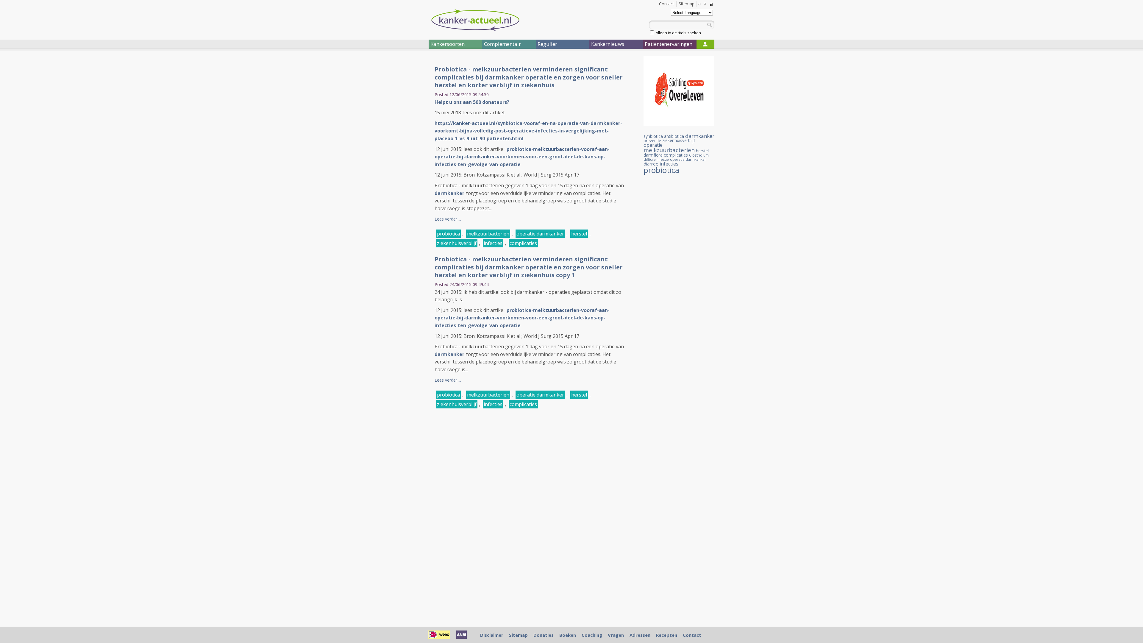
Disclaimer (491, 635)
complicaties (523, 243)
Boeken (567, 635)
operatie (653, 145)
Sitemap (686, 4)
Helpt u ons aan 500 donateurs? (472, 102)
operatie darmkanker (540, 233)
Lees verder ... (448, 219)
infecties (493, 243)
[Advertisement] (393, 154)
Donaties (543, 635)
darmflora (653, 155)
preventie (652, 140)
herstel (579, 233)
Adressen (640, 635)
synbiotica (653, 136)
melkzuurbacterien (488, 233)
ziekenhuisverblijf (457, 243)
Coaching (592, 635)
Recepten (666, 635)
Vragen (616, 635)
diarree (651, 164)
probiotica (448, 233)
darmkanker (699, 135)
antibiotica (674, 136)
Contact (666, 4)
